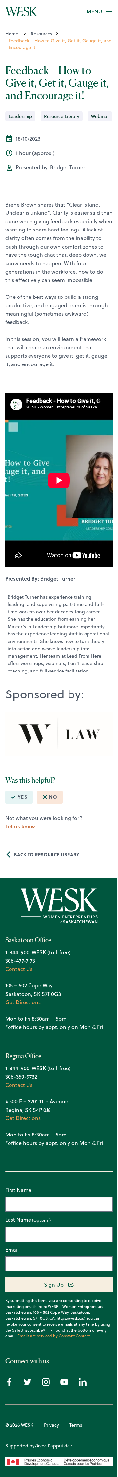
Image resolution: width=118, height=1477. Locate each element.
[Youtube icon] (64, 1384)
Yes (22, 796)
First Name (18, 1190)
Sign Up (54, 1284)
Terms (75, 1425)
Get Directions (23, 1002)
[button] (94, 11)
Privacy (51, 1425)
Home (11, 34)
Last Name (18, 1220)
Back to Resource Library (46, 854)
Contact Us (18, 969)
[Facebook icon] (9, 1384)
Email (12, 1249)
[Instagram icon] (46, 1384)
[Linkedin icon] (83, 1384)
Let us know (20, 826)
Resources (41, 34)
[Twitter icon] (27, 1384)
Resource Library (61, 116)
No (53, 796)
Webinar (100, 116)
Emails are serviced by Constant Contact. (54, 1336)
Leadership (20, 116)
